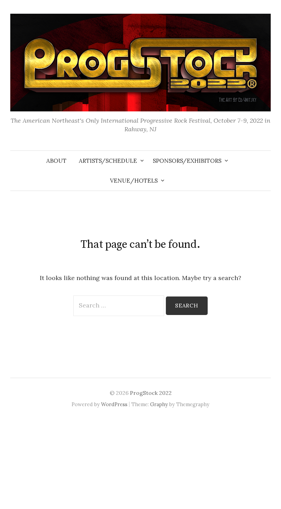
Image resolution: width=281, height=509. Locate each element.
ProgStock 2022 (151, 392)
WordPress (114, 404)
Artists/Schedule (108, 161)
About (56, 161)
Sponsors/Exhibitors (187, 161)
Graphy (159, 404)
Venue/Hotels (134, 180)
